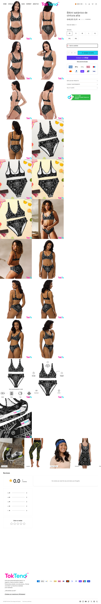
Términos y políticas (26, 601)
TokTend (8, 601)
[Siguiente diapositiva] (96, 453)
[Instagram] (83, 601)
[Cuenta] (89, 4)
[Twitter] (91, 601)
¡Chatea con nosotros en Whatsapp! (15, 594)
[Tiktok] (88, 601)
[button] (17, 492)
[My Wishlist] (92, 4)
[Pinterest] (94, 601)
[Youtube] (86, 601)
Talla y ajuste (70, 87)
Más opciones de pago (82, 61)
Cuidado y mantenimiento (73, 84)
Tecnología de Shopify (16, 601)
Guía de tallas (71, 25)
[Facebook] (80, 601)
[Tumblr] (97, 601)
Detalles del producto (73, 80)
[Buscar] (86, 4)
